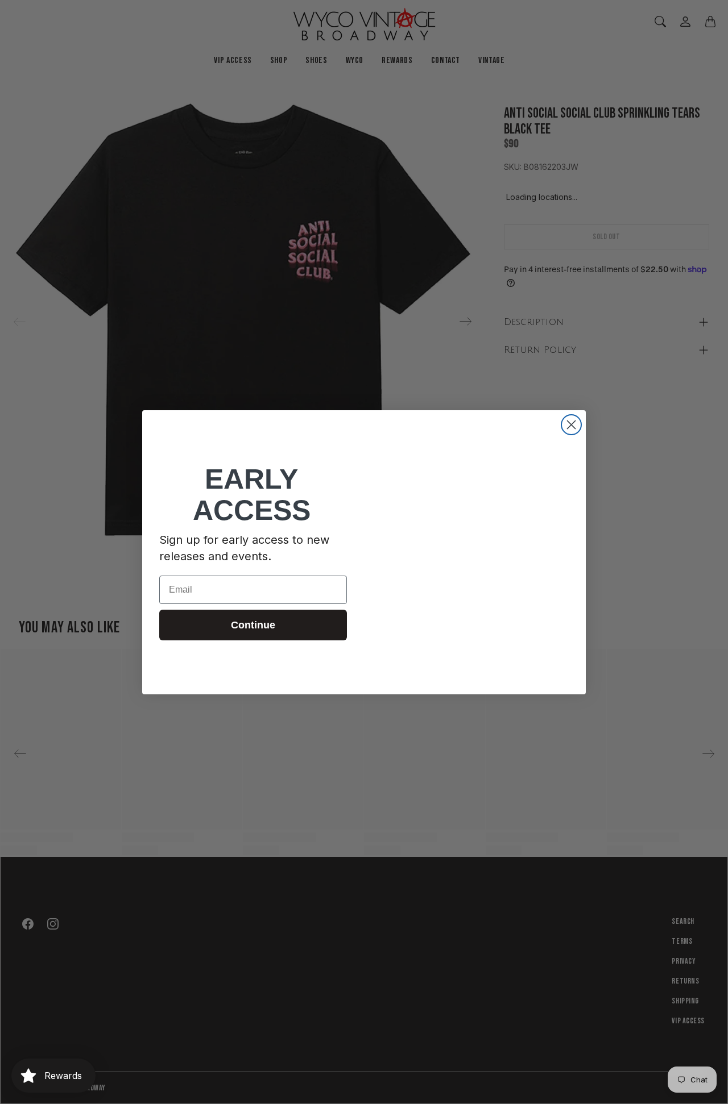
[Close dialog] (571, 425)
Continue (253, 625)
